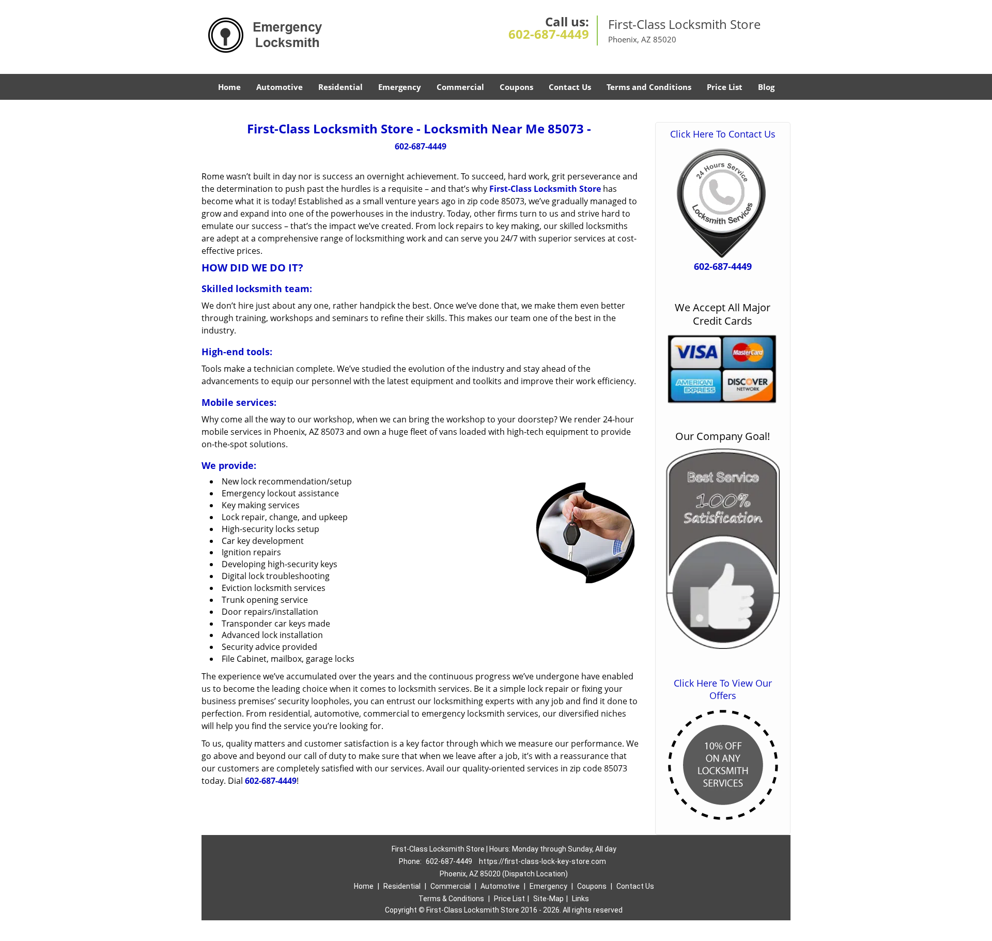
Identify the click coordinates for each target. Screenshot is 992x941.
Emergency (399, 87)
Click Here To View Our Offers (723, 689)
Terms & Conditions (451, 898)
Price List (724, 87)
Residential (340, 87)
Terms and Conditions (649, 87)
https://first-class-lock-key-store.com (542, 861)
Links (580, 898)
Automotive (279, 87)
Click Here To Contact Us (723, 134)
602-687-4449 (548, 33)
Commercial (460, 87)
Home (229, 87)
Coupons (516, 87)
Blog (766, 87)
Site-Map (548, 898)
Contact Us (570, 87)
